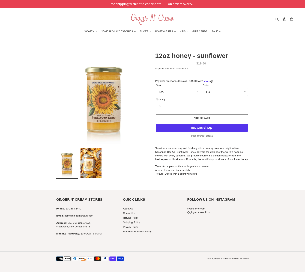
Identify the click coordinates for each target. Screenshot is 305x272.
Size (158, 85)
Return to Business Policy (137, 231)
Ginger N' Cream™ (222, 258)
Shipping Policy (131, 222)
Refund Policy (130, 217)
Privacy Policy (130, 226)
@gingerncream (196, 208)
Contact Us (129, 213)
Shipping (159, 68)
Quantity (160, 99)
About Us (128, 208)
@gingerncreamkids (198, 212)
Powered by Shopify (240, 258)
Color (206, 85)
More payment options (202, 136)
